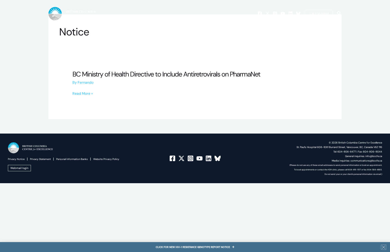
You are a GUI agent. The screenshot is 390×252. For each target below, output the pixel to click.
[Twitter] (267, 13)
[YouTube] (199, 158)
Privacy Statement (40, 159)
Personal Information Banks (72, 159)
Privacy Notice (16, 159)
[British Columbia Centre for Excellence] (75, 13)
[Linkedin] (290, 13)
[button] (319, 14)
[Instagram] (275, 13)
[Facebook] (260, 13)
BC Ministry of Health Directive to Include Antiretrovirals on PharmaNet (166, 74)
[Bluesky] (298, 13)
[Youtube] (283, 13)
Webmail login (19, 168)
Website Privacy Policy (106, 159)
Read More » (82, 93)
